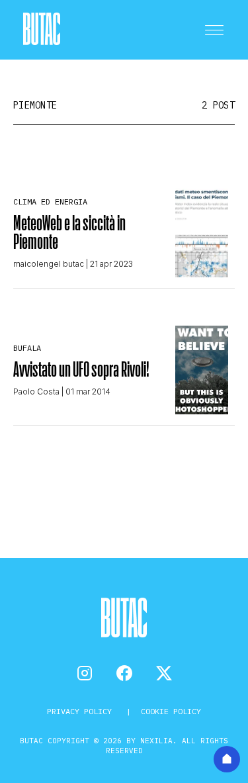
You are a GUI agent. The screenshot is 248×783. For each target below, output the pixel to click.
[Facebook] (124, 673)
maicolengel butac (48, 264)
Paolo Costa (36, 391)
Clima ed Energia (50, 202)
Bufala (27, 348)
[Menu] (214, 29)
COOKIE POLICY (171, 711)
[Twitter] (164, 673)
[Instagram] (84, 673)
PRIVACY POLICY (81, 711)
